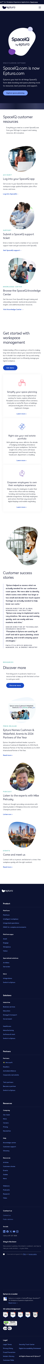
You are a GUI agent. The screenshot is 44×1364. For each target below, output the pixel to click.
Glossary (6, 1151)
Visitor (5, 951)
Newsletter (7, 1131)
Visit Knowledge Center (12, 309)
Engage (5, 943)
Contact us (7, 1215)
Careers (6, 1123)
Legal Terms (7, 1344)
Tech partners (8, 1082)
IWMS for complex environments (14, 927)
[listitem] (4, 1231)
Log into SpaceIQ (10, 194)
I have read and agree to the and (22, 1254)
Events (5, 1170)
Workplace (7, 947)
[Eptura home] (8, 7)
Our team (6, 1115)
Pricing (5, 1127)
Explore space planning (15, 93)
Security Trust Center (26, 1344)
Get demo (10, 368)
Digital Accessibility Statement (30, 1348)
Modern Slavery (8, 1356)
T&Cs (24, 1254)
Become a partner (9, 1086)
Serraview (6, 967)
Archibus (6, 963)
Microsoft (9, 1062)
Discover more (15, 685)
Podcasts (6, 1190)
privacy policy (33, 1254)
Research (6, 1194)
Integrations (7, 978)
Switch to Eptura (9, 982)
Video (5, 1198)
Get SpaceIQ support (11, 250)
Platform (6, 915)
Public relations (8, 1219)
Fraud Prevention (9, 1352)
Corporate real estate (11, 1075)
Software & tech (9, 1034)
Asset (5, 939)
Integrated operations (11, 923)
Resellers (6, 1067)
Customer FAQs (8, 1360)
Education (6, 1011)
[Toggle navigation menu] (40, 7)
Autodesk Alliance (9, 1071)
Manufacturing (8, 1030)
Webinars (6, 1186)
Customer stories (9, 1166)
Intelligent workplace (10, 919)
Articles (5, 1162)
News (5, 1119)
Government (7, 1019)
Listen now (7, 814)
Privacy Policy (8, 1348)
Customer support (9, 1147)
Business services (9, 1007)
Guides (5, 1174)
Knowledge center (9, 1143)
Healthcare (7, 1026)
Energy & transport (10, 1015)
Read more (27, 2)
